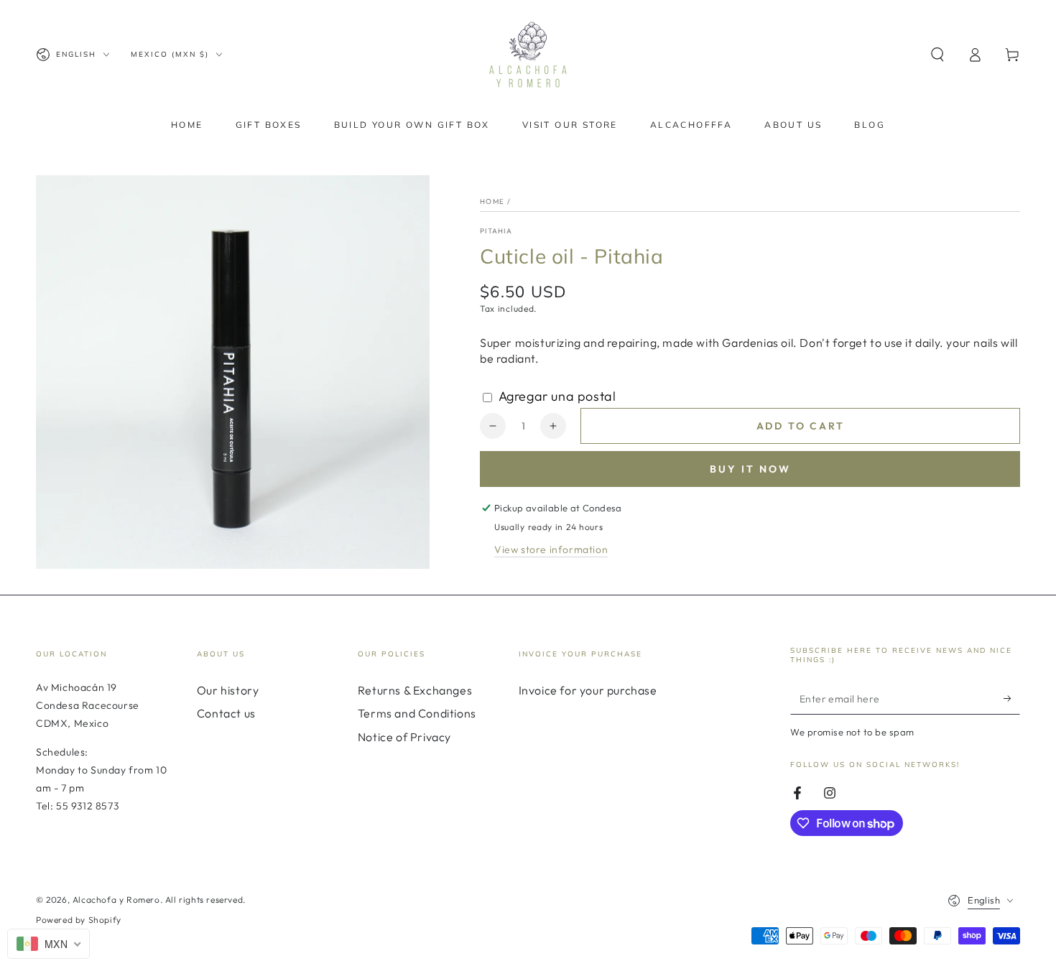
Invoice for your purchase (588, 690)
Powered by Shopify (78, 919)
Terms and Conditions (417, 713)
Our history (228, 690)
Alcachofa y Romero (116, 899)
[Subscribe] (1012, 698)
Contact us (226, 713)
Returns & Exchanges (415, 690)
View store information (551, 549)
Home (492, 201)
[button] (937, 54)
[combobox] (48, 944)
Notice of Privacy (404, 737)
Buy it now (750, 469)
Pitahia (496, 231)
